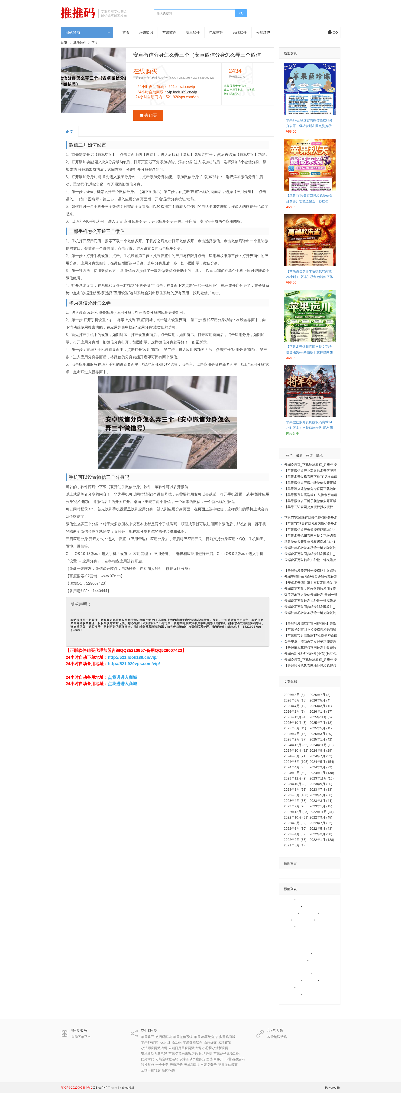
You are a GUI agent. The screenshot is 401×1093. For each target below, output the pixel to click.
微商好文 (325, 920)
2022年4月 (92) (295, 834)
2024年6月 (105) (296, 761)
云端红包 (263, 32)
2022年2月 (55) (295, 840)
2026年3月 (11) (321, 706)
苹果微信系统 (292, 906)
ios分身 (328, 913)
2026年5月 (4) (320, 700)
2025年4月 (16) (295, 734)
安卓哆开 (321, 974)
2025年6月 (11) (295, 728)
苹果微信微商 (292, 994)
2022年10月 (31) (296, 817)
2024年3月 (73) (321, 767)
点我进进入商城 (122, 677)
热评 (309, 455)
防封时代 (318, 960)
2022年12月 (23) (296, 812)
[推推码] (78, 17)
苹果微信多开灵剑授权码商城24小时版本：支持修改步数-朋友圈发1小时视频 (309, 427)
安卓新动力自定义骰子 (315, 987)
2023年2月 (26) (295, 806)
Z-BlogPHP (100, 1087)
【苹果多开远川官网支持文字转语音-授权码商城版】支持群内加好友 (309, 352)
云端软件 (240, 32)
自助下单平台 (81, 1037)
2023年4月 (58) (295, 801)
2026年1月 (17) (321, 711)
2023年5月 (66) (321, 795)
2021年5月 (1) (294, 845)
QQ (335, 32)
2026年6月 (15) (295, 700)
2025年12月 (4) (295, 717)
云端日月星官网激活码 (299, 933)
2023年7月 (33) (321, 789)
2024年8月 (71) (295, 756)
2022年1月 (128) (322, 840)
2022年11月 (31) (322, 812)
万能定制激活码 (294, 967)
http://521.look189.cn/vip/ (133, 657)
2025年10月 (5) (295, 722)
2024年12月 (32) (296, 745)
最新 (299, 455)
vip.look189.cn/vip (182, 92)
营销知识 (146, 32)
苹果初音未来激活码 (297, 953)
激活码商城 (307, 899)
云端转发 (289, 926)
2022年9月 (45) (321, 817)
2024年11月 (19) (322, 745)
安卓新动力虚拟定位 (297, 974)
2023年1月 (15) (321, 806)
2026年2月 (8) (294, 711)
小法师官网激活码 (312, 926)
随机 (319, 455)
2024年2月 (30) (295, 773)
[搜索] (241, 13)
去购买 (150, 115)
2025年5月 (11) (321, 728)
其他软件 (79, 43)
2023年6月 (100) (296, 795)
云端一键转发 (315, 994)
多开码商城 (291, 913)
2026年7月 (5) (320, 695)
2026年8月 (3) (294, 695)
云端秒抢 (289, 987)
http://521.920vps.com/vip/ (134, 663)
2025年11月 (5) (321, 717)
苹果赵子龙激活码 (296, 960)
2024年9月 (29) (321, 750)
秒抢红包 (312, 980)
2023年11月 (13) (322, 778)
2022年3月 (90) (321, 834)
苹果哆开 (289, 899)
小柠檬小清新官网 (296, 940)
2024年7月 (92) (321, 756)
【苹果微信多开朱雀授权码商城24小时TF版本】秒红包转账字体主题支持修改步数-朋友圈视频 (309, 276)
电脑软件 (216, 32)
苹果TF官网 (311, 913)
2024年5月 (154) (322, 761)
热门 (289, 455)
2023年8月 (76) (295, 789)
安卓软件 (193, 32)
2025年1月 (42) (321, 739)
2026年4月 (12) (295, 706)
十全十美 (329, 980)
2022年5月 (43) (321, 828)
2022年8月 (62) (295, 823)
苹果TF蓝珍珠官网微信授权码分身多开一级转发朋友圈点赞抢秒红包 (309, 125)
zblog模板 (128, 1087)
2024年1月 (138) (322, 773)
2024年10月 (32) (296, 750)
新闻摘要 (289, 1000)
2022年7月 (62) (321, 823)
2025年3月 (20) (321, 734)
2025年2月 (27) (295, 739)
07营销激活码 (293, 980)
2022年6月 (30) (295, 828)
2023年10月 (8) (295, 784)
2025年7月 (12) (321, 722)
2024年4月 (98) (295, 767)
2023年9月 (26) (321, 784)
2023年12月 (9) (295, 778)
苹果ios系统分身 (317, 906)
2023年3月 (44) (321, 801)
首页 (126, 32)
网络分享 (321, 953)
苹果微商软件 (305, 920)
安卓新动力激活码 (296, 947)
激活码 (287, 920)
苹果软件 (169, 32)
